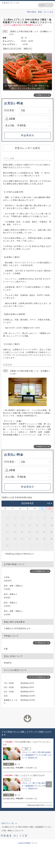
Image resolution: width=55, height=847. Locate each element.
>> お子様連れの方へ (39, 571)
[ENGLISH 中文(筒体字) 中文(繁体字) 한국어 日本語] (45, 5)
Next (50, 71)
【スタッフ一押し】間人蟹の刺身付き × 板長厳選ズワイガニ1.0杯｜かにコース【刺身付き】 (37, 755)
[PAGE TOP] (49, 784)
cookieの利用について (27, 843)
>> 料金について (41, 95)
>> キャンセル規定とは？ (38, 677)
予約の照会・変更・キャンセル (40, 12)
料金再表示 (27, 135)
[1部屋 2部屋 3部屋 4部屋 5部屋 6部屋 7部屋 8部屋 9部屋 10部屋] (27, 118)
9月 (48, 503)
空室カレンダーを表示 (27, 148)
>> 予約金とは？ (41, 643)
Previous (6, 71)
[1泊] (35, 110)
